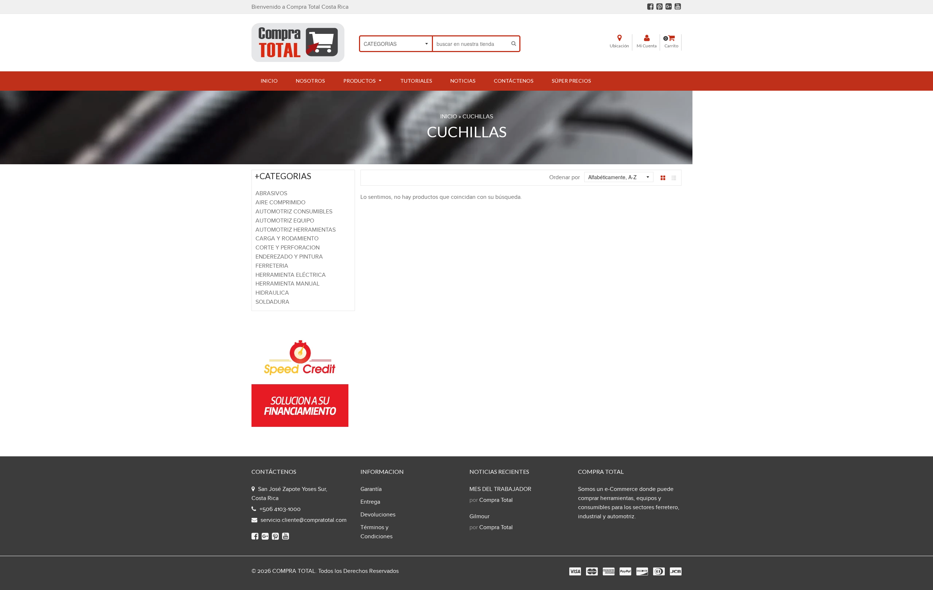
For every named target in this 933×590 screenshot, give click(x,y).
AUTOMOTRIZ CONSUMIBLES (293, 211)
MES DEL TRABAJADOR (500, 489)
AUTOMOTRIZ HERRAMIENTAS (295, 230)
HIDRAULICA (272, 293)
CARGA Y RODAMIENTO (287, 238)
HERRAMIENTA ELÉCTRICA (290, 275)
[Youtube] (678, 7)
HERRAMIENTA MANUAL (287, 283)
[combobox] (470, 43)
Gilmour (479, 516)
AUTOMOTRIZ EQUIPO (284, 220)
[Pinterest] (659, 7)
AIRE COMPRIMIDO (280, 202)
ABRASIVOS (271, 193)
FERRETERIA (271, 266)
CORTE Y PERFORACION (287, 247)
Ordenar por (564, 177)
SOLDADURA (272, 302)
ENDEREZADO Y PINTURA (289, 256)
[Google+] (668, 7)
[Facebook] (650, 7)
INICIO (448, 116)
